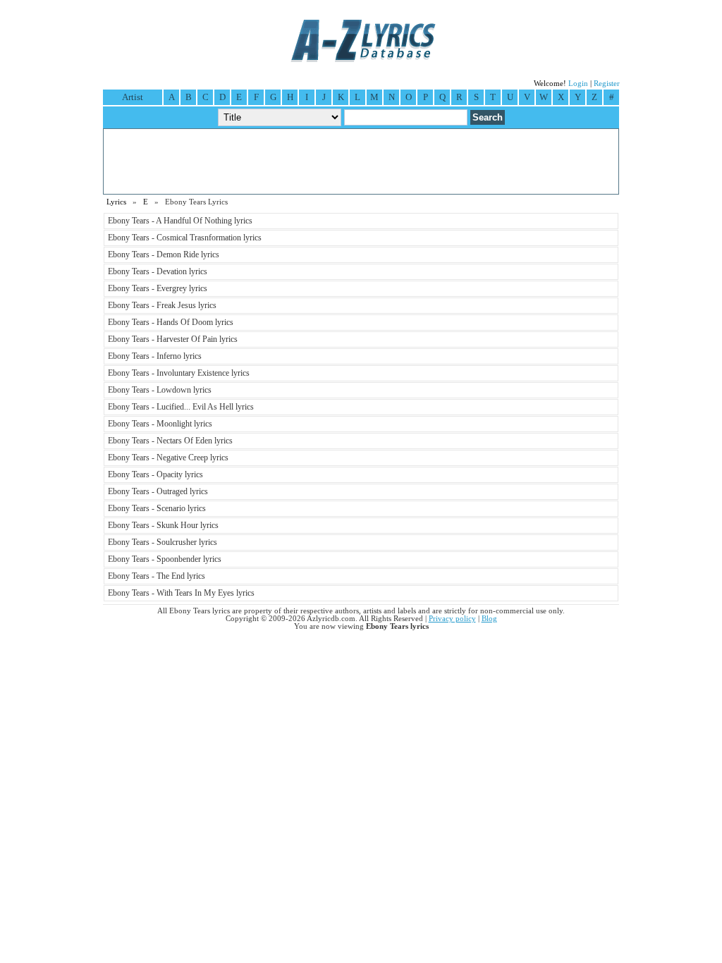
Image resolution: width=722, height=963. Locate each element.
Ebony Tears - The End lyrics (156, 576)
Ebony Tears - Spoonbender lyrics (164, 559)
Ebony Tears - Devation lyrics (157, 271)
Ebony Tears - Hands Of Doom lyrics (170, 322)
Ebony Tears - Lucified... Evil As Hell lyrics (181, 407)
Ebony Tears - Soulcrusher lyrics (162, 542)
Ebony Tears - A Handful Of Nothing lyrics (180, 221)
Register (607, 83)
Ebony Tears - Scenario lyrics (157, 508)
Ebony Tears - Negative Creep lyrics (168, 457)
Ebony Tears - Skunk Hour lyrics (163, 525)
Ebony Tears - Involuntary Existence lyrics (179, 373)
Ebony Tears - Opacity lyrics (155, 474)
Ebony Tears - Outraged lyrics (158, 491)
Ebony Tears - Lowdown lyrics (160, 390)
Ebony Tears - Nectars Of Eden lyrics (170, 441)
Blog (489, 618)
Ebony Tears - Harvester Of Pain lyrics (173, 339)
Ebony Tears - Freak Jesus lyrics (162, 305)
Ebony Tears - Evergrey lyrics (157, 288)
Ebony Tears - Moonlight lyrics (160, 424)
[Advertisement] (361, 161)
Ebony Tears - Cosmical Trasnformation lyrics (185, 238)
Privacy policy (452, 618)
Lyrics (116, 202)
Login (578, 83)
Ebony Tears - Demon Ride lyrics (163, 254)
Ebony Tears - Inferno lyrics (155, 356)
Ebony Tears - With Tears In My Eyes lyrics (181, 593)
